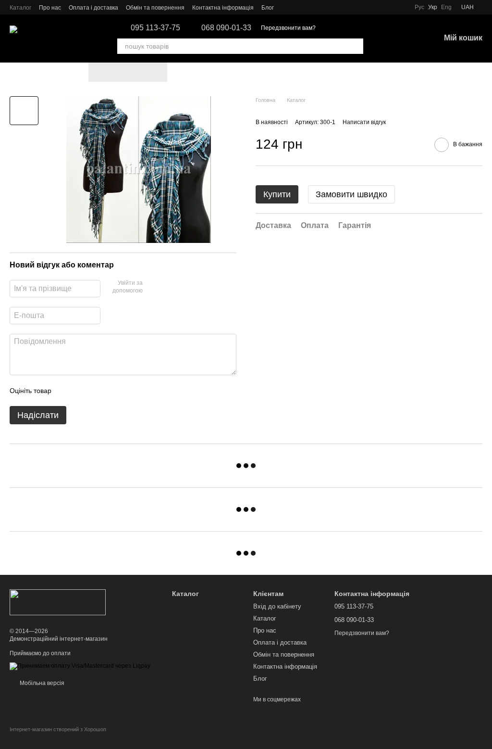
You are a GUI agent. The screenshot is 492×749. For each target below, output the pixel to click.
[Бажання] (382, 38)
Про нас (50, 7)
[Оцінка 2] (82, 390)
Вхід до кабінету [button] (277, 606)
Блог (267, 7)
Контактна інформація (223, 7)
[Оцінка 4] (113, 390)
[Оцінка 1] (67, 390)
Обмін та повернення (155, 7)
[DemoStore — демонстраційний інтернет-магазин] (58, 601)
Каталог (20, 7)
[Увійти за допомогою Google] (168, 287)
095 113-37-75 (155, 28)
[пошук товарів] (355, 46)
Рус (419, 7)
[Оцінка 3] (98, 390)
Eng (446, 7)
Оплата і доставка (93, 7)
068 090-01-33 (226, 28)
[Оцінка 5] (128, 390)
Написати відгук (364, 122)
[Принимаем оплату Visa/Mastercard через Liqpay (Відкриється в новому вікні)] (80, 665)
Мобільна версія (41, 683)
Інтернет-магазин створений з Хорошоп (58, 729)
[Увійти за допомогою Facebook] (153, 287)
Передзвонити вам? (288, 28)
